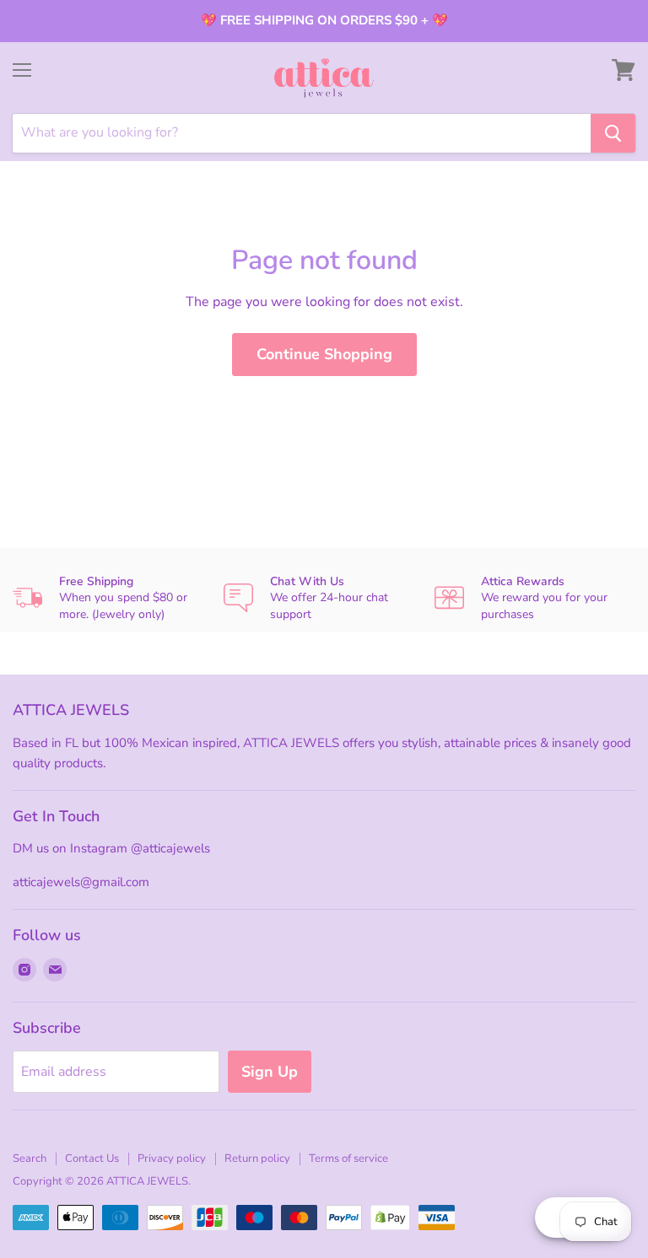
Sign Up (269, 1072)
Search (29, 1158)
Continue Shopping (324, 354)
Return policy (257, 1158)
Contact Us (92, 1158)
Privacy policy (172, 1158)
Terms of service (348, 1158)
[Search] (613, 133)
